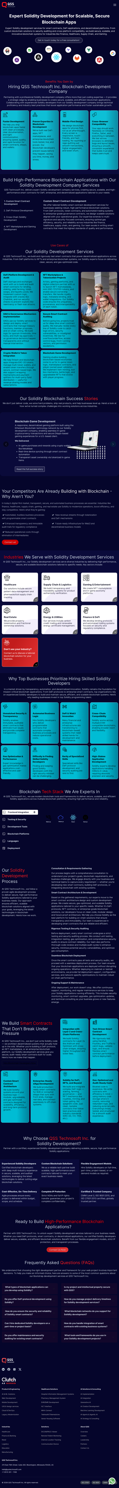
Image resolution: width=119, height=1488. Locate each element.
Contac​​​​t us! (10, 542)
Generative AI (86, 1402)
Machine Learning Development (93, 1410)
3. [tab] (15, 218)
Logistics (5, 1444)
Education (5, 1448)
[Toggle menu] (114, 5)
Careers (83, 1436)
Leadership (85, 1440)
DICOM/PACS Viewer (49, 1432)
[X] (20, 1369)
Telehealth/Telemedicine (50, 1414)
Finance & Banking (9, 1436)
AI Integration (86, 1398)
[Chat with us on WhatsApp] (112, 1481)
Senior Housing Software (50, 1419)
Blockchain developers (44, 148)
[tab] (20, 202)
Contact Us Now (57, 1250)
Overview (84, 1432)
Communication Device (50, 1444)
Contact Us (85, 1448)
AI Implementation (87, 1394)
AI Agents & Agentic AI (89, 1414)
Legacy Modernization (10, 1414)
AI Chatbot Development (90, 1406)
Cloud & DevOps (8, 1410)
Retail (4, 1440)
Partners (84, 1444)
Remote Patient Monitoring (51, 1436)
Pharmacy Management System (53, 1398)
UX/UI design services (10, 1406)
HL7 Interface (46, 1406)
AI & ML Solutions (8, 1394)
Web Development (9, 1398)
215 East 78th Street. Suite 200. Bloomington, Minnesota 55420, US (27, 1465)
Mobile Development (9, 1402)
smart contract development (82, 205)
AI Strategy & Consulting (90, 1419)
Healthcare (6, 1432)
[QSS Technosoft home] (8, 5)
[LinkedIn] (3, 1369)
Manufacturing (7, 1452)
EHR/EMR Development (50, 1402)
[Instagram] (14, 1369)
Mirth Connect (46, 1410)
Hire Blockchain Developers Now (20, 1063)
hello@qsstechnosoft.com (11, 1469)
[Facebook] (8, 1369)
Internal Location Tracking (51, 1440)
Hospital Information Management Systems (57, 1394)
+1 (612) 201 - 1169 (9, 1472)
